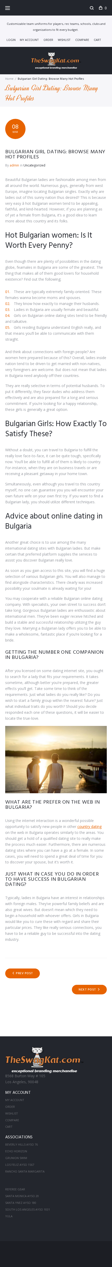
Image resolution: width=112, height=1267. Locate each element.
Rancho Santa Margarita (25, 1171)
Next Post (87, 989)
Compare (82, 40)
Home (9, 79)
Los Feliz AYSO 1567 (19, 1165)
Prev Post (24, 973)
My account (29, 40)
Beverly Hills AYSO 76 (21, 1144)
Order (48, 40)
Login (11, 40)
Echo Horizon (16, 1151)
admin (14, 165)
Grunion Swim (16, 1158)
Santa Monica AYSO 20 (22, 1196)
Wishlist (64, 40)
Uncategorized (34, 165)
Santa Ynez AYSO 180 (20, 1203)
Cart (97, 40)
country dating (89, 826)
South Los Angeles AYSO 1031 (27, 1209)
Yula (9, 1216)
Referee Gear (15, 1189)
